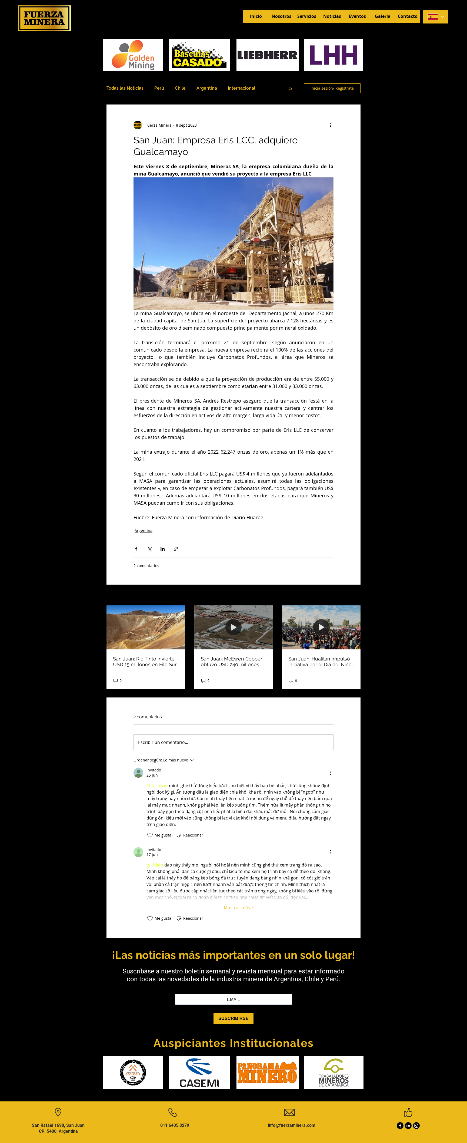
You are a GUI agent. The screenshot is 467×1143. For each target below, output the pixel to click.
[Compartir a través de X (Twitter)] (149, 548)
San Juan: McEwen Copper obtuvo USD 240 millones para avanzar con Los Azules (233, 661)
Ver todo (353, 595)
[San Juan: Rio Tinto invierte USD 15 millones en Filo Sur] (145, 627)
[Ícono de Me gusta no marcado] (150, 835)
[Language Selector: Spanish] (435, 16)
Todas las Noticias (125, 88)
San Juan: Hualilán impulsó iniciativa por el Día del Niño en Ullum (320, 661)
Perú (159, 88)
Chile (180, 88)
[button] (290, 88)
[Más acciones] (330, 125)
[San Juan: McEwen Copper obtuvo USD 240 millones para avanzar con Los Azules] (233, 627)
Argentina (206, 88)
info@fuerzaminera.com (291, 1125)
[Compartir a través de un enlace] (175, 548)
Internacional (241, 88)
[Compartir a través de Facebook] (136, 548)
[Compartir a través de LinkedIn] (162, 548)
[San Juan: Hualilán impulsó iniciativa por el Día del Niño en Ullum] (321, 627)
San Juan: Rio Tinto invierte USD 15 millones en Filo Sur (144, 661)
